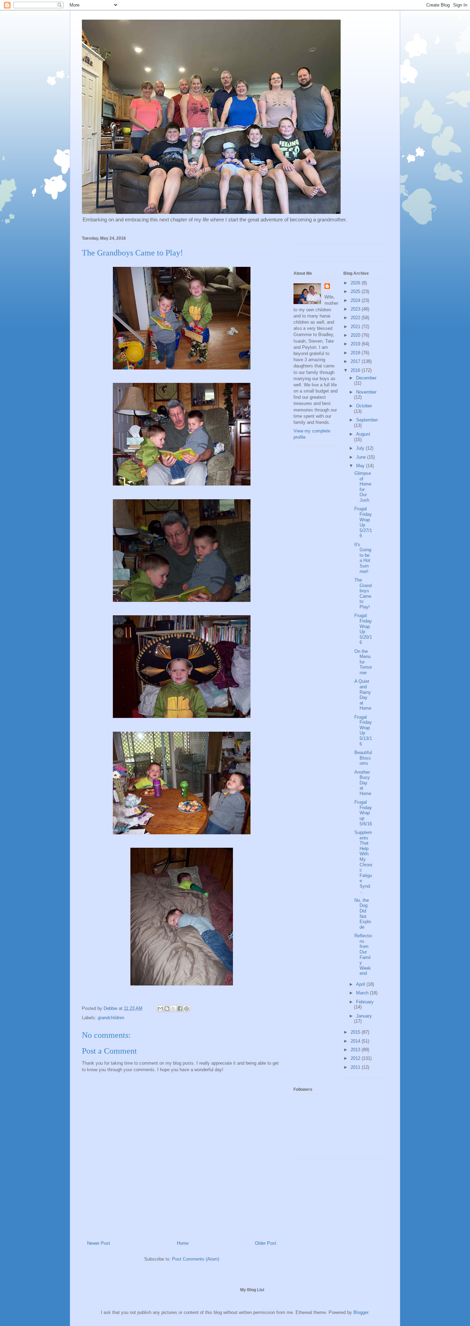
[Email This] (160, 1008)
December (366, 377)
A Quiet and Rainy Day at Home (362, 695)
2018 (356, 352)
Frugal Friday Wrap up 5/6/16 (363, 813)
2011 (356, 1067)
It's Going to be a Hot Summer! (362, 558)
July (361, 448)
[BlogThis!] (166, 1008)
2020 (356, 335)
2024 (356, 300)
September (367, 419)
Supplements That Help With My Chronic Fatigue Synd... (363, 862)
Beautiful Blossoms (363, 758)
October (364, 405)
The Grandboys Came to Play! (363, 593)
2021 (356, 326)
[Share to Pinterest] (186, 1008)
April (361, 984)
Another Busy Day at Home (362, 783)
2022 (356, 317)
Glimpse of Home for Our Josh (362, 487)
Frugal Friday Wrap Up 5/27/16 (363, 522)
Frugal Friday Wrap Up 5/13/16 (363, 730)
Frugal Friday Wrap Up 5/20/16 (363, 629)
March (363, 992)
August (363, 434)
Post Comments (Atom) (195, 1259)
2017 (356, 361)
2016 (356, 370)
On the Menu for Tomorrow (363, 662)
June (361, 457)
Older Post (265, 1243)
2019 (356, 343)
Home (183, 1243)
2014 (356, 1041)
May (361, 465)
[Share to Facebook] (180, 1008)
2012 (356, 1058)
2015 (356, 1032)
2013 (356, 1049)
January (364, 1016)
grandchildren (111, 1017)
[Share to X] (173, 1008)
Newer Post (98, 1243)
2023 (356, 309)
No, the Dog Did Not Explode (362, 914)
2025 (356, 291)
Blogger (360, 1312)
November (366, 392)
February (365, 1001)
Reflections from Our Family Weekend (363, 954)
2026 (356, 282)
